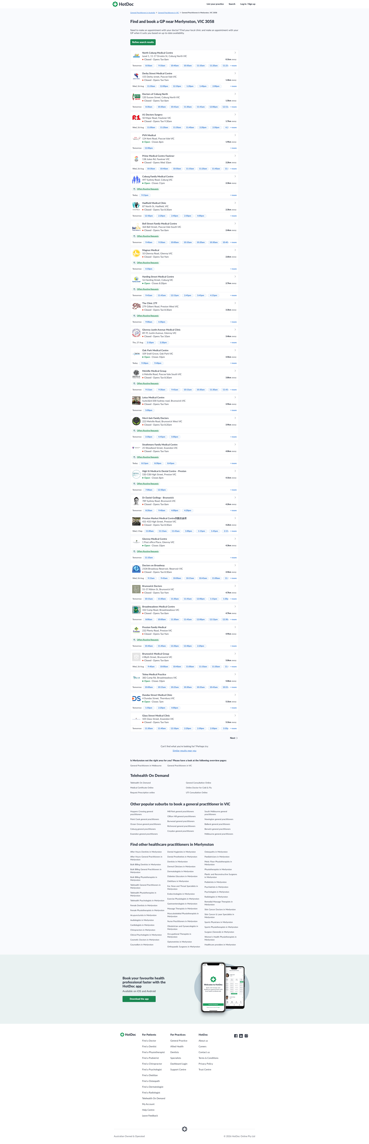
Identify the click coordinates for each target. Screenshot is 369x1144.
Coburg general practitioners (143, 829)
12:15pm (227, 107)
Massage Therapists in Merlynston (182, 909)
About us (203, 1041)
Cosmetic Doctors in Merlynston (144, 940)
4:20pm (187, 511)
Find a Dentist (149, 1046)
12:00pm (164, 86)
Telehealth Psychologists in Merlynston (147, 901)
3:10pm (226, 729)
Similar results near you (184, 751)
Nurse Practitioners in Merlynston (182, 921)
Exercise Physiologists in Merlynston (183, 899)
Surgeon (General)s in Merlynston (219, 932)
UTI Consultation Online (196, 793)
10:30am (162, 107)
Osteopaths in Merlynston (216, 852)
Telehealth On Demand (140, 783)
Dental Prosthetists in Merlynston (182, 857)
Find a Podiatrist (150, 1058)
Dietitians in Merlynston (178, 881)
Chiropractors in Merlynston (142, 930)
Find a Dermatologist (152, 1087)
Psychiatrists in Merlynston (216, 887)
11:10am (201, 66)
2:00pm (215, 86)
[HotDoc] (123, 4)
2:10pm (150, 343)
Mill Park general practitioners (180, 812)
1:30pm (226, 599)
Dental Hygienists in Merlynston (181, 852)
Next (232, 738)
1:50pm (148, 708)
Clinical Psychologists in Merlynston (146, 935)
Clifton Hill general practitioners (181, 816)
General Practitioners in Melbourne (145, 766)
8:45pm (170, 463)
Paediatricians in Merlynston (217, 857)
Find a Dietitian (150, 1075)
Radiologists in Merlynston (216, 897)
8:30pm (157, 463)
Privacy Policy (206, 1064)
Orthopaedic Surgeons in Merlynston (183, 947)
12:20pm (175, 646)
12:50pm (149, 216)
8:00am (148, 620)
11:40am (190, 128)
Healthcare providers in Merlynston (220, 945)
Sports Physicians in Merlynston (219, 922)
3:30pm (148, 437)
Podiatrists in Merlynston (216, 882)
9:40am (148, 242)
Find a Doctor (149, 1041)
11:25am (227, 66)
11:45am (201, 107)
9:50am (161, 242)
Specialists (175, 1058)
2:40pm (174, 216)
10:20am (201, 242)
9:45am (148, 296)
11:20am (214, 66)
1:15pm (201, 531)
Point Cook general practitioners (144, 819)
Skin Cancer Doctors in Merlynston (220, 910)
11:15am (163, 531)
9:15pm (144, 195)
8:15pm (144, 463)
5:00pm (148, 410)
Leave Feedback (150, 1116)
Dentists (174, 1052)
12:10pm (177, 86)
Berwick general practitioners (217, 829)
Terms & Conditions (208, 1058)
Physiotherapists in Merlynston (218, 870)
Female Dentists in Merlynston (143, 906)
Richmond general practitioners (181, 826)
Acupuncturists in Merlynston (143, 915)
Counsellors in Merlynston (141, 945)
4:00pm (200, 216)
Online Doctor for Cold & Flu (199, 788)
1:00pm (188, 531)
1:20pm (190, 86)
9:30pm (144, 363)
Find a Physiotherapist (153, 1052)
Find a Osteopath (151, 1081)
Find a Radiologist (151, 1093)
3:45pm (200, 296)
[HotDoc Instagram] (246, 1036)
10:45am (175, 107)
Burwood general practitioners (180, 821)
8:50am (148, 66)
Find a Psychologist (152, 1069)
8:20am (148, 511)
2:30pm (200, 729)
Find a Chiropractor (152, 1064)
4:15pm (213, 296)
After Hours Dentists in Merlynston (146, 852)
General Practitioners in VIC (168, 13)
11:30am (188, 107)
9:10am (161, 66)
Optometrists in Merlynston (179, 942)
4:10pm (148, 269)
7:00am (148, 490)
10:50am (188, 66)
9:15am (148, 390)
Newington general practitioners (219, 819)
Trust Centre (205, 1069)
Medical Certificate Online (141, 788)
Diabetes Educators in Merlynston (182, 876)
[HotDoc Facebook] (235, 1036)
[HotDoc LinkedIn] (241, 1036)
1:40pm (202, 86)
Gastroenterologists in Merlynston (182, 904)
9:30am (161, 390)
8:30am (148, 107)
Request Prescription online (142, 793)
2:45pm (187, 296)
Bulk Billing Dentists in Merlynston (145, 865)
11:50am (151, 86)
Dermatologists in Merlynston (180, 872)
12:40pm (188, 646)
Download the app (139, 999)
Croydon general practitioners (180, 831)
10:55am (227, 687)
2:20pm (202, 128)
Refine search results (143, 42)
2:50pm (215, 128)
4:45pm (161, 437)
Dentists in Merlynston (177, 862)
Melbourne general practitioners (219, 834)
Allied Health (176, 1046)
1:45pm (214, 531)
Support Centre (178, 1069)
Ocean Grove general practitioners (145, 824)
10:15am (188, 390)
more (233, 66)
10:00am (175, 242)
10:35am (201, 687)
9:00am (148, 322)
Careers (202, 1046)
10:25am (175, 687)
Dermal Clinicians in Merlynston (181, 867)
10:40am (175, 66)
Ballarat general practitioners (217, 824)
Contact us (204, 1052)
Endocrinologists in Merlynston (181, 894)
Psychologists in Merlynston (217, 892)
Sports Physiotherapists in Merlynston (221, 927)
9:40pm (157, 363)
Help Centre (148, 1110)
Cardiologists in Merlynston (142, 925)
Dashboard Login (178, 1064)
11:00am (151, 128)
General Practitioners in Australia (142, 13)
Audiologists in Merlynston (142, 920)
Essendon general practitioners (144, 834)
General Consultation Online (198, 783)
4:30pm (161, 322)
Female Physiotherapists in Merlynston (147, 910)
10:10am (188, 242)
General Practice (178, 1041)
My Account (148, 1104)
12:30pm (227, 620)
